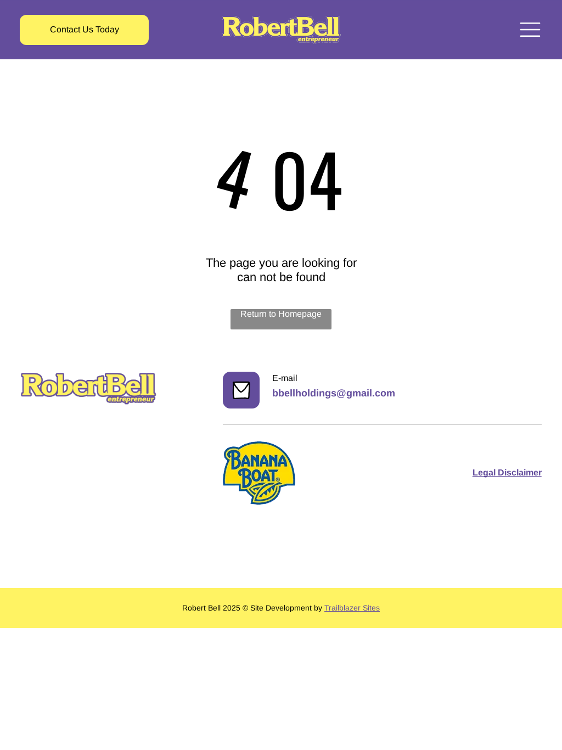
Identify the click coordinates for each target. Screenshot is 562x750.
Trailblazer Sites (352, 607)
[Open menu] (530, 30)
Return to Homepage (281, 313)
